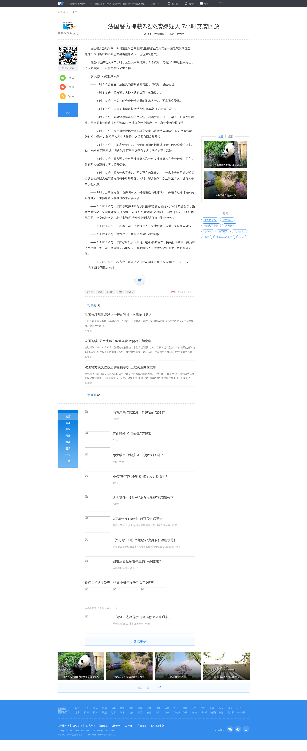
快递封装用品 (211, 225)
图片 (68, 448)
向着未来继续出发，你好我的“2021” (139, 412)
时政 (77, 708)
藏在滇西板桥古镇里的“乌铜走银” (137, 561)
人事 (113, 708)
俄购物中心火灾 (224, 237)
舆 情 (194, 712)
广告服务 (142, 725)
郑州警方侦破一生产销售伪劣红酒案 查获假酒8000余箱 (101, 3)
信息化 (177, 712)
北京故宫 (239, 231)
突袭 (100, 291)
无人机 (231, 712)
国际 (68, 435)
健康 (167, 712)
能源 (230, 708)
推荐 (68, 416)
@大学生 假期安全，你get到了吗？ (138, 455)
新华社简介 (63, 725)
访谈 (149, 708)
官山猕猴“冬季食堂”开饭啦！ (133, 433)
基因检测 (223, 231)
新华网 (61, 12)
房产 (203, 708)
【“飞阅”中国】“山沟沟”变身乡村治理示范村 (145, 540)
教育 (212, 708)
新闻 (68, 423)
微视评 (213, 712)
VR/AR (204, 712)
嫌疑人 (130, 291)
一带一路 (240, 712)
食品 (149, 712)
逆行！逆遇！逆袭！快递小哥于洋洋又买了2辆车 (119, 582)
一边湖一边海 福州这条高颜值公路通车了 (142, 617)
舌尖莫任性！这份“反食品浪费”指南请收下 (143, 497)
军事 (140, 708)
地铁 (241, 237)
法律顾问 (129, 725)
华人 (176, 708)
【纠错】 (173, 291)
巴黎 (120, 291)
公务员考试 (210, 219)
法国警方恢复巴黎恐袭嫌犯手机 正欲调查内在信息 (120, 367)
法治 (68, 461)
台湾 (167, 708)
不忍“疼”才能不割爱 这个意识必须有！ (140, 476)
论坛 (238, 708)
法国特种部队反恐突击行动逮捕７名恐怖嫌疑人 (118, 314)
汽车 (194, 708)
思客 (77, 712)
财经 (68, 429)
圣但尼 (109, 291)
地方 (86, 708)
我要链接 (103, 725)
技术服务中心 (157, 725)
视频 (104, 712)
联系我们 (90, 725)
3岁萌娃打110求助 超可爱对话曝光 (137, 518)
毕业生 (208, 231)
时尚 (131, 712)
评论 (68, 112)
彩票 (113, 712)
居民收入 (229, 225)
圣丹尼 (89, 291)
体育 (140, 712)
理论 (122, 708)
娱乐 (122, 712)
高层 (104, 708)
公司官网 (77, 725)
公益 (221, 712)
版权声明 (116, 725)
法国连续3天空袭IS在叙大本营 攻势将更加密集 (118, 340)
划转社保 (227, 219)
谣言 (207, 237)
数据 (185, 712)
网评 (68, 442)
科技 (221, 708)
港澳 (158, 708)
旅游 (158, 712)
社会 (68, 455)
